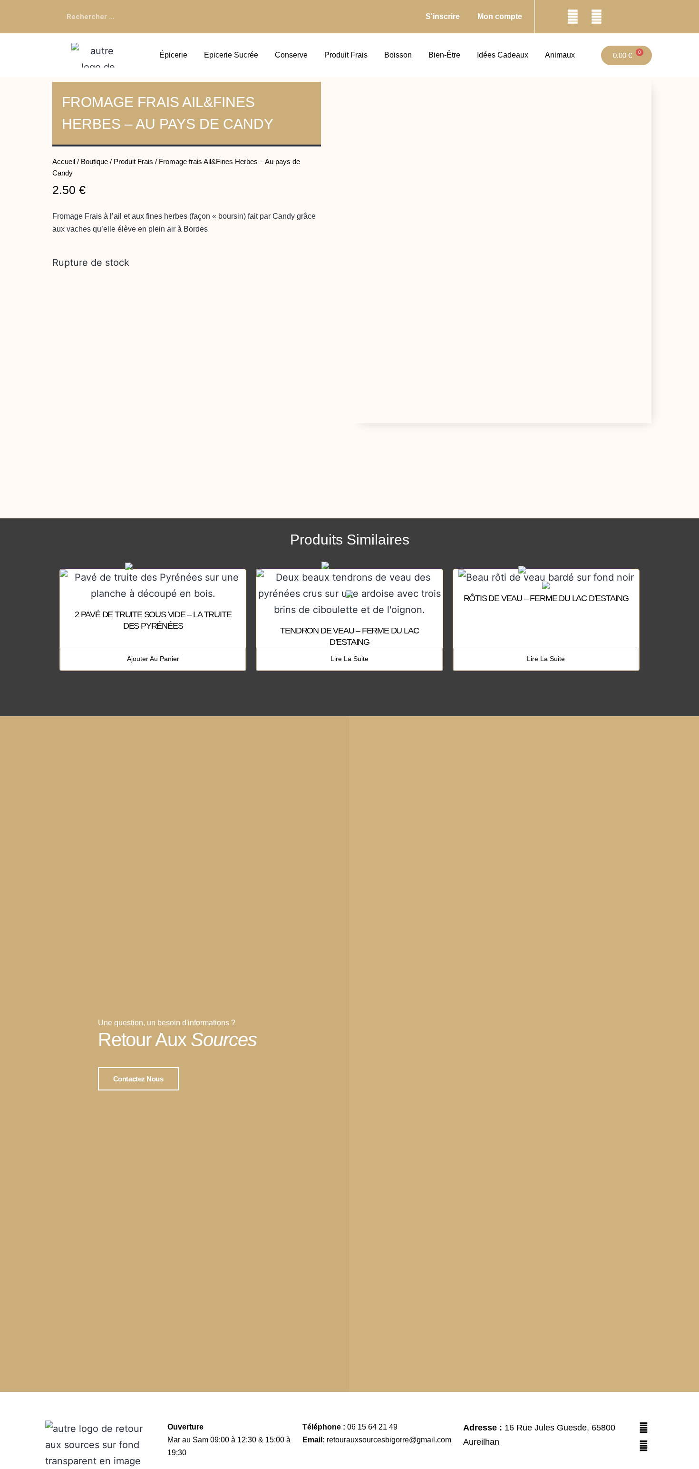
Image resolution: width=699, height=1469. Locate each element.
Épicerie (173, 55)
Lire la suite (349, 658)
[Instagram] (597, 17)
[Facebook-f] (643, 1446)
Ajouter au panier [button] (153, 658)
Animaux (560, 55)
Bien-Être (444, 55)
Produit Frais (346, 55)
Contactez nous (138, 1079)
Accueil (63, 161)
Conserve (291, 55)
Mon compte (499, 16)
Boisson (398, 55)
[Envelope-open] (620, 17)
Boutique (94, 161)
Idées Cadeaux (502, 55)
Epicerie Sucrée (231, 55)
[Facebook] (573, 17)
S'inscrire (443, 16)
